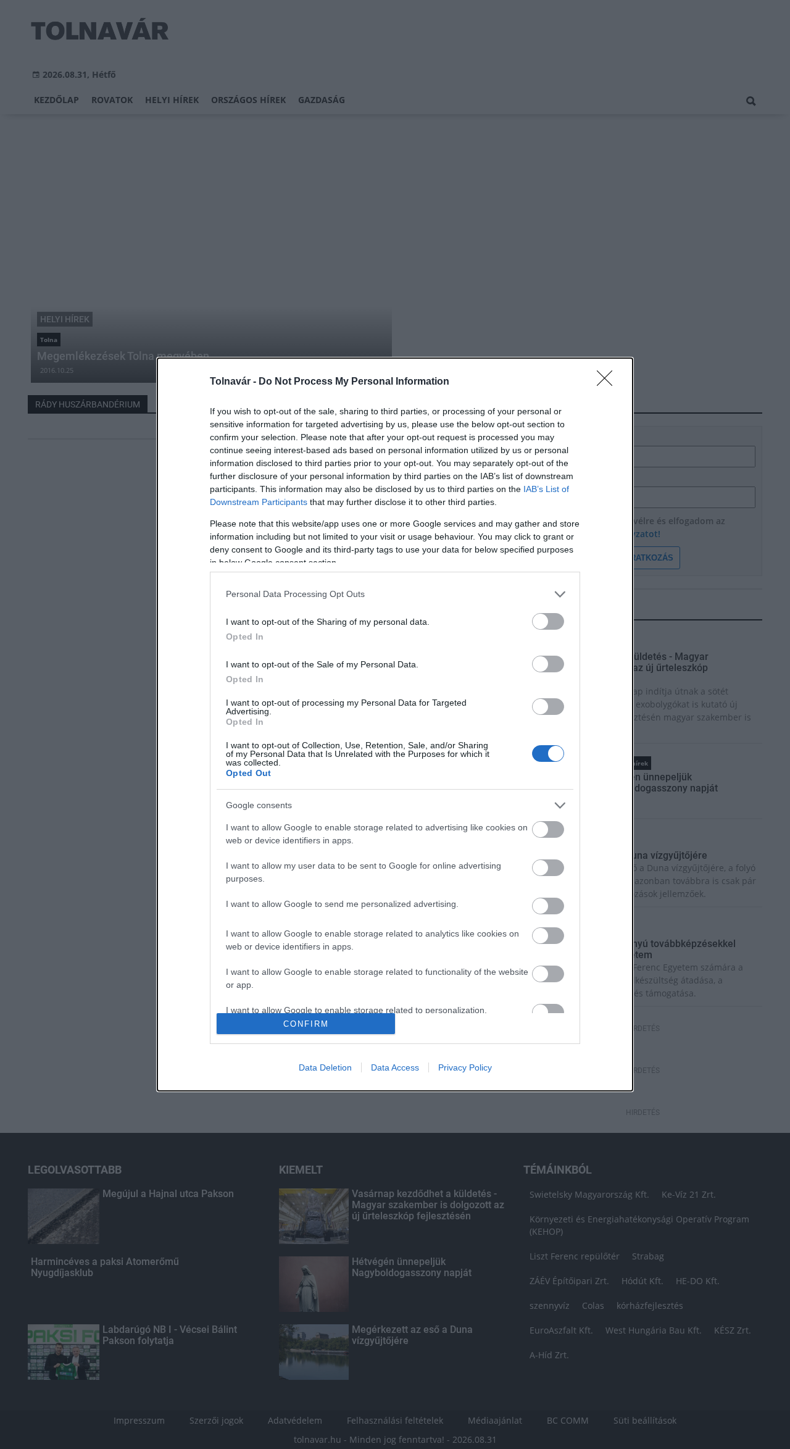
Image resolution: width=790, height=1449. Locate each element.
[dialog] (395, 724)
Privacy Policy (465, 1067)
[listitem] (395, 594)
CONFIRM (306, 1024)
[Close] (608, 382)
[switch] (548, 621)
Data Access (395, 1067)
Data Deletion (325, 1067)
